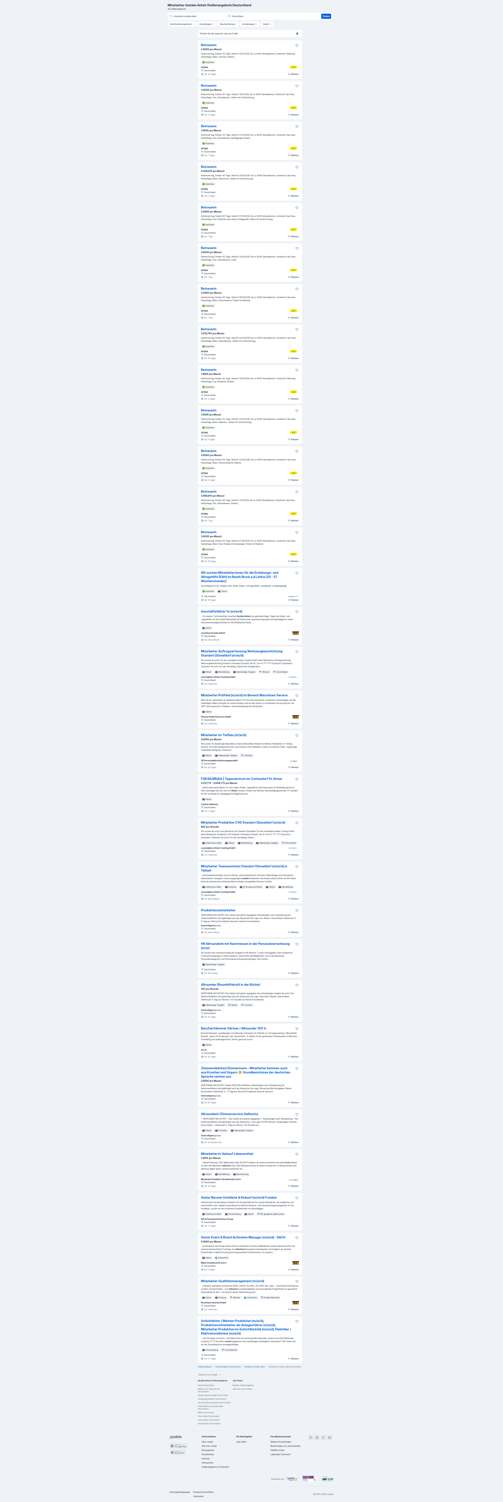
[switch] (298, 33)
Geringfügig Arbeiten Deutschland (212, 1399)
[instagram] (317, 1437)
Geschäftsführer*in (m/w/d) (221, 611)
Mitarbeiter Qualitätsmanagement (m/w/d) (232, 1281)
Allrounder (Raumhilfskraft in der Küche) (230, 984)
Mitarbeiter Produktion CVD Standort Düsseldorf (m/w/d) (243, 822)
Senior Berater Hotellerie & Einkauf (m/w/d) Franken (239, 1197)
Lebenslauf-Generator (280, 1454)
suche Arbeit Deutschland (209, 1420)
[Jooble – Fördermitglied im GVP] (327, 1479)
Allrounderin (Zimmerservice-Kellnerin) (229, 1114)
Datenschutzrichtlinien (203, 1492)
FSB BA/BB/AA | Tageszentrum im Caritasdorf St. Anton (241, 779)
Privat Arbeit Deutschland (208, 1416)
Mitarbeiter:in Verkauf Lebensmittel (227, 1154)
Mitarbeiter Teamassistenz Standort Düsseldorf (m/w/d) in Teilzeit (244, 868)
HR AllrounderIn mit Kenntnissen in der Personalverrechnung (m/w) (245, 946)
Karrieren (206, 1458)
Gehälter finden (277, 1450)
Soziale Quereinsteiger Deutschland (213, 1395)
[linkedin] (329, 1437)
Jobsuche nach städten (243, 1389)
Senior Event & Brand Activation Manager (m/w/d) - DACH (243, 1237)
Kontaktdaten (208, 1454)
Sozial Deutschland (206, 1385)
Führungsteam (208, 1450)
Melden (295, 74)
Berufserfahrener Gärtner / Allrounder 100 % (233, 1028)
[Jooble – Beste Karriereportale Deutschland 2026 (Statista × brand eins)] (310, 1479)
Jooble (330, 1494)
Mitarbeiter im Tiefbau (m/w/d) (223, 735)
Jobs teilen (241, 1441)
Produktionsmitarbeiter (218, 910)
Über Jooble (207, 1441)
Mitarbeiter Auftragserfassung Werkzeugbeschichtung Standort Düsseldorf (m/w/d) (242, 653)
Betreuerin (209, 45)
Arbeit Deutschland (206, 1412)
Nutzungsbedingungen (180, 1492)
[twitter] (323, 1437)
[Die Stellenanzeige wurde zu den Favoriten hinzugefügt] (297, 45)
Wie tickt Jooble (209, 1446)
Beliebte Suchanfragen (208, 1375)
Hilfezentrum (207, 1462)
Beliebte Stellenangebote (243, 1385)
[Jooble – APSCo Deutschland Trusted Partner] (292, 1479)
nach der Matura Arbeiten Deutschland (214, 1402)
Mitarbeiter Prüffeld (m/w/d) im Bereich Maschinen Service (244, 695)
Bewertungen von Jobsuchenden (285, 1446)
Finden (326, 16)
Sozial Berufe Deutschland (209, 1423)
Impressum (199, 1496)
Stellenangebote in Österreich (215, 1467)
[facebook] (310, 1437)
